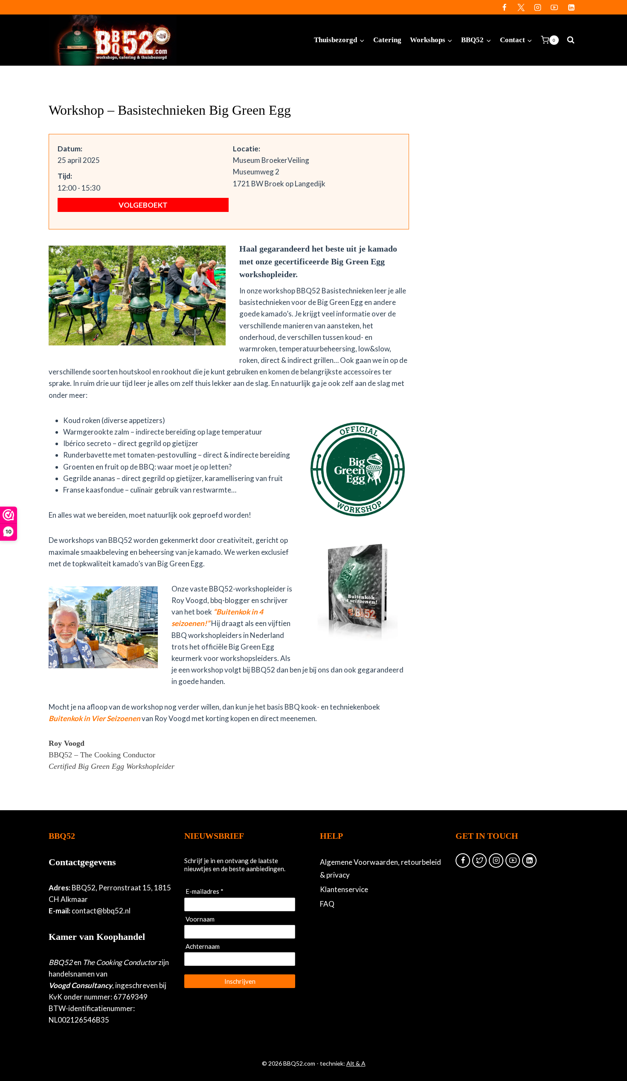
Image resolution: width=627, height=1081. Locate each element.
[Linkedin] (571, 7)
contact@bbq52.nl (101, 910)
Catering (387, 40)
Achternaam (203, 946)
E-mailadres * (205, 891)
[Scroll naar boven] (606, 1046)
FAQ (327, 903)
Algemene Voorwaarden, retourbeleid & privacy (380, 869)
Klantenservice (344, 889)
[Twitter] (521, 7)
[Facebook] (504, 7)
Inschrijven (239, 981)
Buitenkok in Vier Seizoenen (94, 718)
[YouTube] (554, 7)
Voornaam (200, 919)
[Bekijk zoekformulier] (570, 40)
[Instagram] (538, 7)
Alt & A (356, 1063)
